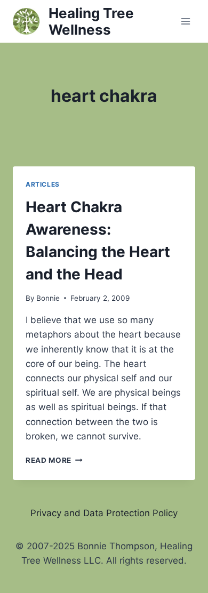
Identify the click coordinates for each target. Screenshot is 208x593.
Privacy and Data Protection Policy (104, 513)
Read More (54, 460)
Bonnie (48, 298)
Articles (43, 184)
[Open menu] (185, 21)
